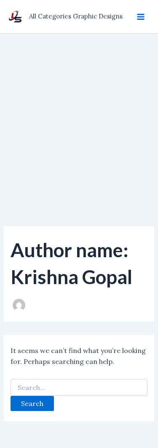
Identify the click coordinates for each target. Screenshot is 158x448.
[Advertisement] (79, 116)
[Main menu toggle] (141, 16)
